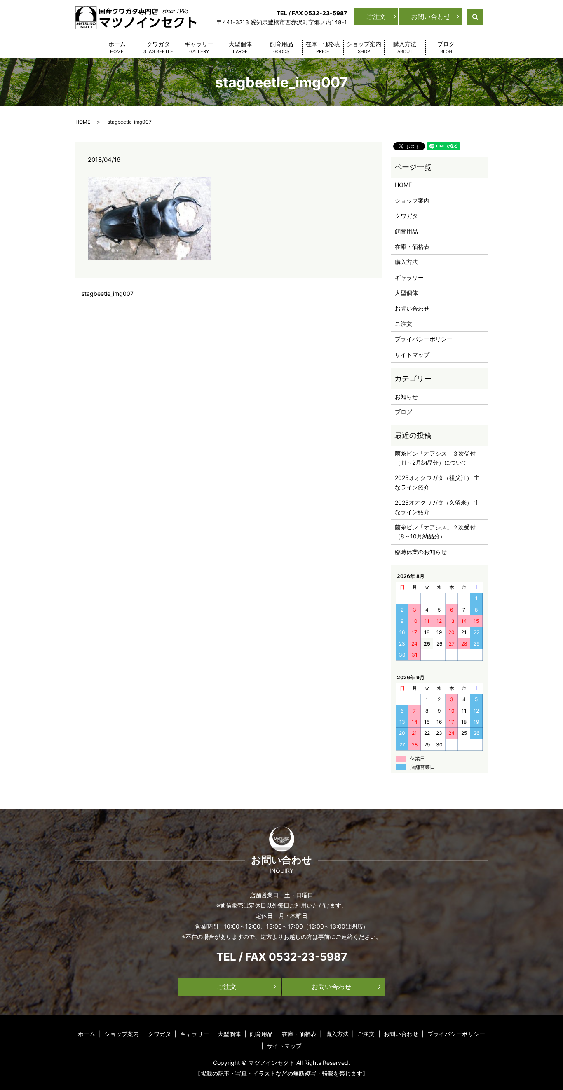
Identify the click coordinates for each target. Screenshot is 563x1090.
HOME (82, 122)
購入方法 (404, 47)
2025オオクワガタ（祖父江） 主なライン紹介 (437, 482)
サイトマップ (412, 354)
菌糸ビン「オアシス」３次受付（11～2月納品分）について (435, 458)
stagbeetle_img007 (108, 293)
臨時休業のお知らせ (421, 551)
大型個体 (240, 47)
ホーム (117, 47)
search (482, 16)
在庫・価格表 (322, 47)
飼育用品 (281, 47)
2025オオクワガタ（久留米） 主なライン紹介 (437, 507)
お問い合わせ (430, 16)
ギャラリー (199, 47)
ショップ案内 (364, 47)
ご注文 (376, 16)
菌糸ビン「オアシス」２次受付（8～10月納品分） (435, 532)
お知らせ (406, 396)
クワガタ (158, 47)
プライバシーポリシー (424, 338)
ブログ (446, 47)
